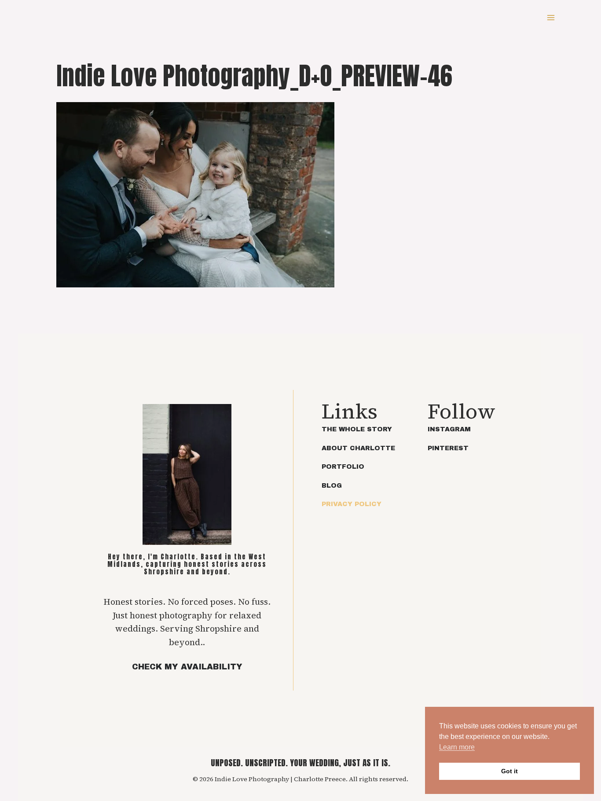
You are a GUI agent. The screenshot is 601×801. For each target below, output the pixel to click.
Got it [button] (509, 771)
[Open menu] (550, 17)
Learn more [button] (457, 747)
